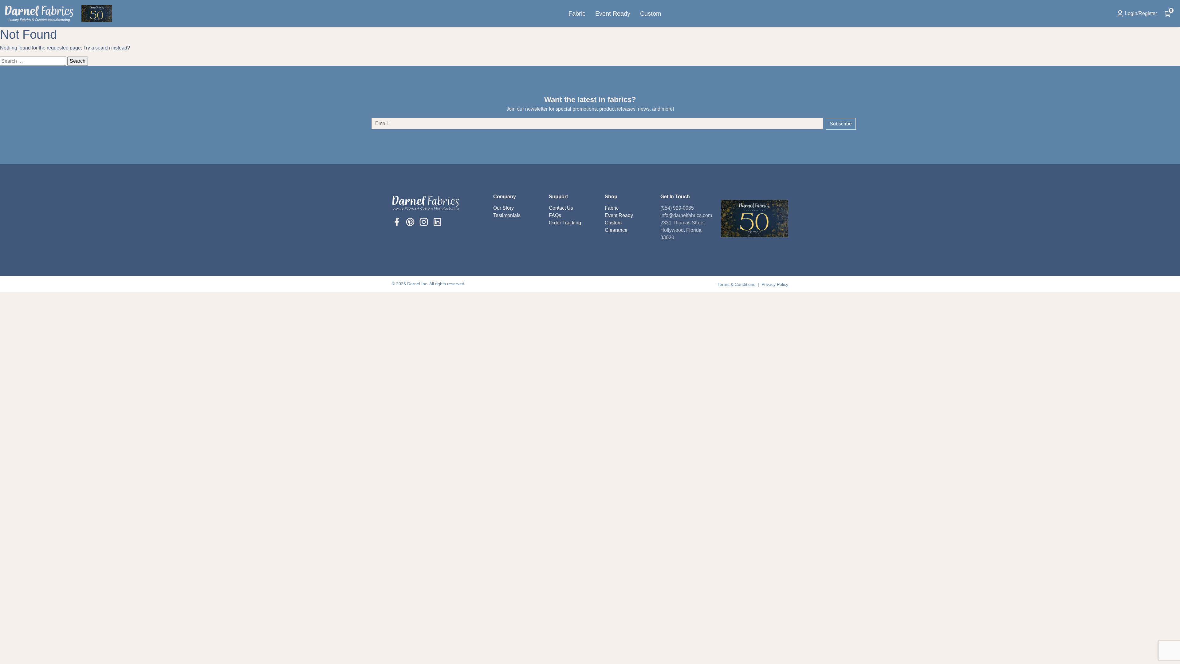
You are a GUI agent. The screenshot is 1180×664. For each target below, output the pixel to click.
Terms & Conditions (737, 284)
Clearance (616, 230)
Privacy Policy (774, 284)
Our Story (503, 208)
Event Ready (612, 13)
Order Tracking (565, 222)
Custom (650, 13)
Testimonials (507, 215)
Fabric (576, 13)
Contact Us (561, 208)
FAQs (555, 215)
